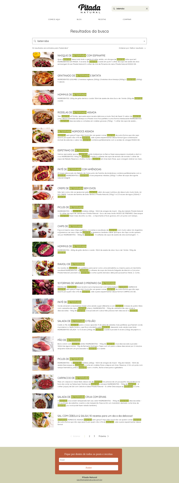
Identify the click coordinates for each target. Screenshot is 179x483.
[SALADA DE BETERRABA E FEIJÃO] (43, 325)
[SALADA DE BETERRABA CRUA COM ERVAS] (43, 400)
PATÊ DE (69, 302)
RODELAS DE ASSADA (77, 112)
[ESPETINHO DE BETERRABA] (43, 154)
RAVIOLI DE (71, 264)
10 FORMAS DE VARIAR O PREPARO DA (87, 283)
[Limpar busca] (147, 8)
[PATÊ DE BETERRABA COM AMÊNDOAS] (43, 173)
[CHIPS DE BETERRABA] (43, 230)
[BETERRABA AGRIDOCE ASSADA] (43, 135)
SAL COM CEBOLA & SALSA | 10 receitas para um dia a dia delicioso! (95, 415)
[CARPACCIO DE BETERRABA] (43, 382)
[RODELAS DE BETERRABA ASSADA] (43, 116)
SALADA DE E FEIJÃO (76, 321)
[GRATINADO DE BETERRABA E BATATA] (43, 78)
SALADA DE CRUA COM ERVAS (82, 396)
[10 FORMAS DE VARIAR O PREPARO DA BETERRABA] (43, 287)
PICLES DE (70, 207)
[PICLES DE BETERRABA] (43, 211)
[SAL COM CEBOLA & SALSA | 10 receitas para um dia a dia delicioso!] (43, 419)
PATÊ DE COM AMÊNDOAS (79, 169)
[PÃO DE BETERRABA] (43, 344)
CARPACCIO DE (73, 377)
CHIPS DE (70, 226)
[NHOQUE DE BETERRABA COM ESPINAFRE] (43, 59)
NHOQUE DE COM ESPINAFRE (81, 55)
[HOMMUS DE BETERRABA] (43, 97)
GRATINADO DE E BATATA (79, 75)
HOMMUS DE (72, 94)
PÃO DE (69, 339)
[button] (75, 436)
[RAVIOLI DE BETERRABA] (43, 268)
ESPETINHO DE (73, 150)
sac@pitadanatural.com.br (89, 480)
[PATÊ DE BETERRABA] (43, 306)
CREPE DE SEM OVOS (77, 188)
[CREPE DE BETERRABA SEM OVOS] (43, 192)
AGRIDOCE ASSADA (76, 131)
